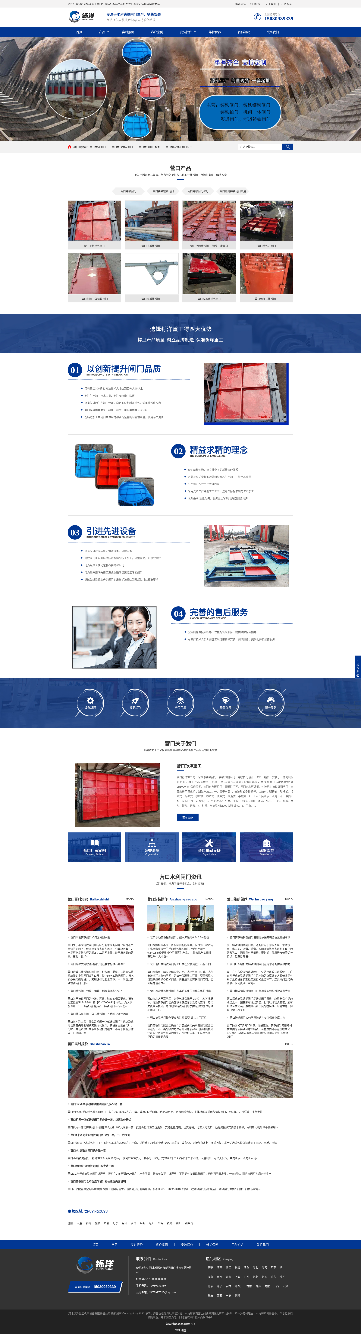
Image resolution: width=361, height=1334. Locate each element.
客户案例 (157, 32)
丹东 (115, 1223)
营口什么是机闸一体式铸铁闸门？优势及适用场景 (99, 1014)
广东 (273, 1267)
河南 (264, 1276)
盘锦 (160, 1223)
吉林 (228, 1286)
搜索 (287, 147)
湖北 (255, 1267)
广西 (276, 1286)
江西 (246, 1267)
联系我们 (273, 32)
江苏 (219, 1267)
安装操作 (186, 32)
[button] (180, 137)
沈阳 (70, 1223)
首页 (79, 32)
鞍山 (88, 1223)
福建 (237, 1267)
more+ (130, 899)
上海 (237, 1276)
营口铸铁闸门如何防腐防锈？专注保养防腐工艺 (257, 1017)
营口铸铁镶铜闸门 (122, 147)
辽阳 (151, 1223)
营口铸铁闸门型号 (149, 147)
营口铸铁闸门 (98, 147)
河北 (255, 1276)
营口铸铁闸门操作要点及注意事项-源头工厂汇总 (178, 1017)
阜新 (142, 1223)
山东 (273, 1276)
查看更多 (187, 817)
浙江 (228, 1267)
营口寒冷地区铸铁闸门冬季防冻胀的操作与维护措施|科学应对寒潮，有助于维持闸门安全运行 (182, 991)
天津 (285, 1286)
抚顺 (97, 1223)
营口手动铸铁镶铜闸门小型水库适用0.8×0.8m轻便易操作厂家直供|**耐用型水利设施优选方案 (182, 937)
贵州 (219, 1276)
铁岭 (169, 1223)
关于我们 (270, 4)
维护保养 (215, 32)
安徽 (210, 1267)
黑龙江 (239, 1286)
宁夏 (228, 1295)
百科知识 (244, 32)
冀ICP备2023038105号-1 (180, 1324)
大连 (79, 1223)
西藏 (219, 1295)
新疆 (237, 1295)
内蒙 (267, 1286)
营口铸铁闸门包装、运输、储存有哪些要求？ (97, 991)
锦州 (124, 1223)
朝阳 (178, 1223)
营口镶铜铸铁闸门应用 (179, 147)
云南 (228, 1276)
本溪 (106, 1223)
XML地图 (180, 1330)
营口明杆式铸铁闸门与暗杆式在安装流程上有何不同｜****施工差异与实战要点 (182, 964)
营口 (133, 1223)
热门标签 (255, 4)
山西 (246, 1276)
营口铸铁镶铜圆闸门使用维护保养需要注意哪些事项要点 (261, 937)
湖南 (264, 1267)
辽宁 (219, 1286)
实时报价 (128, 32)
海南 (210, 1276)
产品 (102, 32)
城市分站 (240, 4)
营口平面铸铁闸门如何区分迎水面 (90, 937)
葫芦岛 (189, 1223)
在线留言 (286, 4)
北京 (210, 1286)
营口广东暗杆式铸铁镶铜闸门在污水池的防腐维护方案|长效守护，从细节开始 (261, 964)
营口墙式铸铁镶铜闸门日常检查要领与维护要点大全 (260, 991)
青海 (258, 1286)
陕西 (282, 1276)
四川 (282, 1267)
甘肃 (249, 1286)
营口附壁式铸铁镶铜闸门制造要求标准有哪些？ (98, 964)
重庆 (210, 1295)
